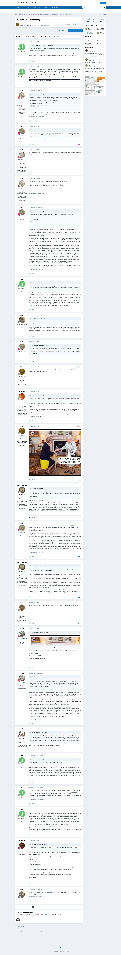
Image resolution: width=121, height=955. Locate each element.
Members (27, 11)
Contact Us (57, 950)
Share (68, 24)
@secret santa (50, 892)
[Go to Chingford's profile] (22, 396)
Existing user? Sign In (93, 2)
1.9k (22, 614)
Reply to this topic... (28, 920)
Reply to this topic (75, 30)
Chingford (21, 391)
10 (41, 36)
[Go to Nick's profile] (22, 320)
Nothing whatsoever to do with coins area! (39, 25)
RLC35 (22, 602)
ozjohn (90, 32)
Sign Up (103, 2)
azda (22, 23)
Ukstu (21, 90)
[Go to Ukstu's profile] (22, 95)
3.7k (22, 741)
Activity (23, 7)
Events (34, 7)
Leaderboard (55, 7)
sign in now (46, 914)
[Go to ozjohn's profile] (86, 33)
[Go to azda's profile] (17, 24)
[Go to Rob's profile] (22, 131)
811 (22, 54)
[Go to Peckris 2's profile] (22, 734)
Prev (19, 36)
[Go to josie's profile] (22, 47)
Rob (21, 126)
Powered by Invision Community (60, 952)
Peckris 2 (22, 729)
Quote (33, 61)
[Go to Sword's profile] (22, 634)
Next (46, 36)
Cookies (64, 950)
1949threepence (48, 45)
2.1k (22, 327)
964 (22, 102)
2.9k (22, 852)
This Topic (99, 7)
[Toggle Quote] (30, 45)
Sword (45, 211)
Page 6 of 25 (55, 36)
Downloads (46, 7)
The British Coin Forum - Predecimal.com (29, 3)
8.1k (22, 497)
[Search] (104, 7)
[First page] (16, 36)
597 (22, 403)
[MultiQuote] (30, 61)
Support (29, 7)
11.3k (22, 379)
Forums (16, 11)
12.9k (22, 138)
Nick (21, 315)
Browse (17, 7)
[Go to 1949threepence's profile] (22, 490)
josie (21, 42)
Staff (22, 11)
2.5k (22, 641)
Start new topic (62, 30)
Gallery (40, 7)
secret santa (22, 840)
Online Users (35, 11)
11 (43, 36)
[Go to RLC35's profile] (22, 607)
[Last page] (50, 36)
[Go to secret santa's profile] (22, 845)
